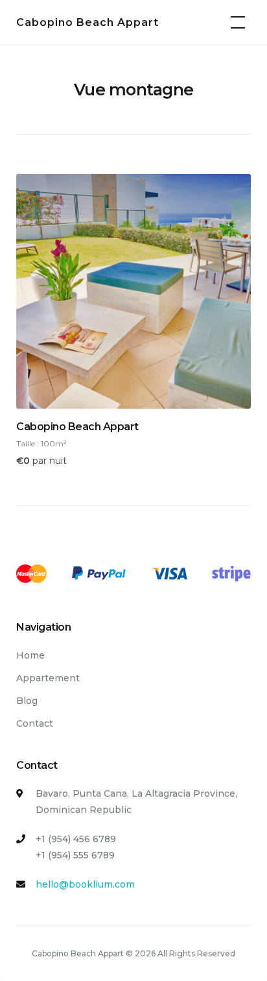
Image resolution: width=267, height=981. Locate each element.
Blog (27, 701)
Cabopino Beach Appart (87, 22)
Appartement (48, 678)
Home (30, 655)
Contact (34, 723)
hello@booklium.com (85, 884)
